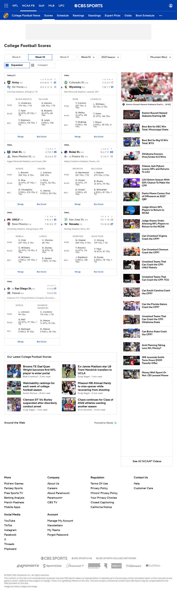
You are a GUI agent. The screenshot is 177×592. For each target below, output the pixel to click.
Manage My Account (60, 520)
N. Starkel (81, 240)
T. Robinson (24, 120)
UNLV (16, 219)
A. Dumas (47, 248)
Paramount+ (55, 498)
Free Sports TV (13, 493)
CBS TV (52, 502)
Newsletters (55, 525)
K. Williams (24, 257)
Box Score (41, 136)
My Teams (53, 530)
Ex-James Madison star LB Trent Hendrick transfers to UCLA (95, 370)
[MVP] (116, 564)
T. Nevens (81, 248)
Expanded (17, 65)
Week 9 (16, 57)
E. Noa (21, 180)
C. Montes (47, 240)
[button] (6, 5)
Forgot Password (57, 534)
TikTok (8, 525)
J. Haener (99, 173)
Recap (21, 136)
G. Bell (21, 320)
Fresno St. (78, 156)
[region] (147, 86)
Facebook (10, 534)
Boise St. (74, 152)
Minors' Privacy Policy (104, 493)
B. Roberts (46, 111)
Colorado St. (77, 82)
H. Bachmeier (82, 173)
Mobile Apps (12, 507)
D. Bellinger (24, 329)
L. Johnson (24, 312)
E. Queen (47, 258)
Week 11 (64, 57)
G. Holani (80, 180)
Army (15, 82)
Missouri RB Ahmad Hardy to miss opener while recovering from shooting (94, 386)
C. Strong (99, 240)
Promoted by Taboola (103, 423)
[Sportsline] (52, 565)
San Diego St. (23, 288)
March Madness (14, 502)
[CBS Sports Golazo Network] (116, 558)
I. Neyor (97, 122)
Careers (52, 488)
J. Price (44, 180)
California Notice (101, 504)
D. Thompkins (25, 190)
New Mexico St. (22, 156)
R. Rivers (98, 181)
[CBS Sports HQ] (82, 558)
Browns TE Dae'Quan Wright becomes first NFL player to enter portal (39, 370)
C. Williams (24, 248)
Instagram (10, 530)
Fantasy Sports (13, 488)
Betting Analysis (14, 498)
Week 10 (40, 57)
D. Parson (45, 321)
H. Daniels (46, 103)
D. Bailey (80, 113)
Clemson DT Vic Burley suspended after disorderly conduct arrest (40, 403)
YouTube (9, 520)
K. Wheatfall (100, 190)
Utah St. (17, 152)
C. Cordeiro (46, 312)
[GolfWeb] (153, 565)
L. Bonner (23, 173)
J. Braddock (81, 257)
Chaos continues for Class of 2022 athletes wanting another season (95, 403)
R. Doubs (98, 257)
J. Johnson (45, 173)
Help (137, 483)
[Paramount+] (75, 565)
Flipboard (10, 549)
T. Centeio (81, 103)
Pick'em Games (13, 483)
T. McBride (81, 122)
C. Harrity (45, 191)
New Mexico (20, 224)
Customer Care (143, 488)
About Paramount (58, 493)
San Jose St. (76, 219)
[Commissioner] (97, 564)
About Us (53, 483)
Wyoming (75, 87)
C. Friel (22, 240)
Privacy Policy (99, 488)
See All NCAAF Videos (147, 461)
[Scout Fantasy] (134, 565)
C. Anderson (24, 103)
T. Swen (97, 114)
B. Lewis (45, 120)
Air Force (18, 87)
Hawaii (16, 293)
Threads (9, 544)
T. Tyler (22, 111)
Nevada (74, 224)
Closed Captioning (102, 499)
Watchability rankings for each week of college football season (39, 386)
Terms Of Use (99, 483)
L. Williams (98, 104)
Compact (43, 65)
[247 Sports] (28, 565)
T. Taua (97, 249)
